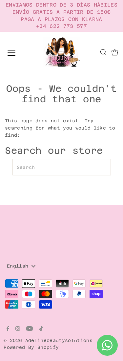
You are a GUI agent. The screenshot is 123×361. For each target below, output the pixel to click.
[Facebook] (8, 329)
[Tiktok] (41, 329)
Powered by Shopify (31, 347)
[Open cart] (115, 53)
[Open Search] (103, 52)
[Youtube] (29, 329)
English (19, 266)
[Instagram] (18, 329)
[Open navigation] (17, 53)
